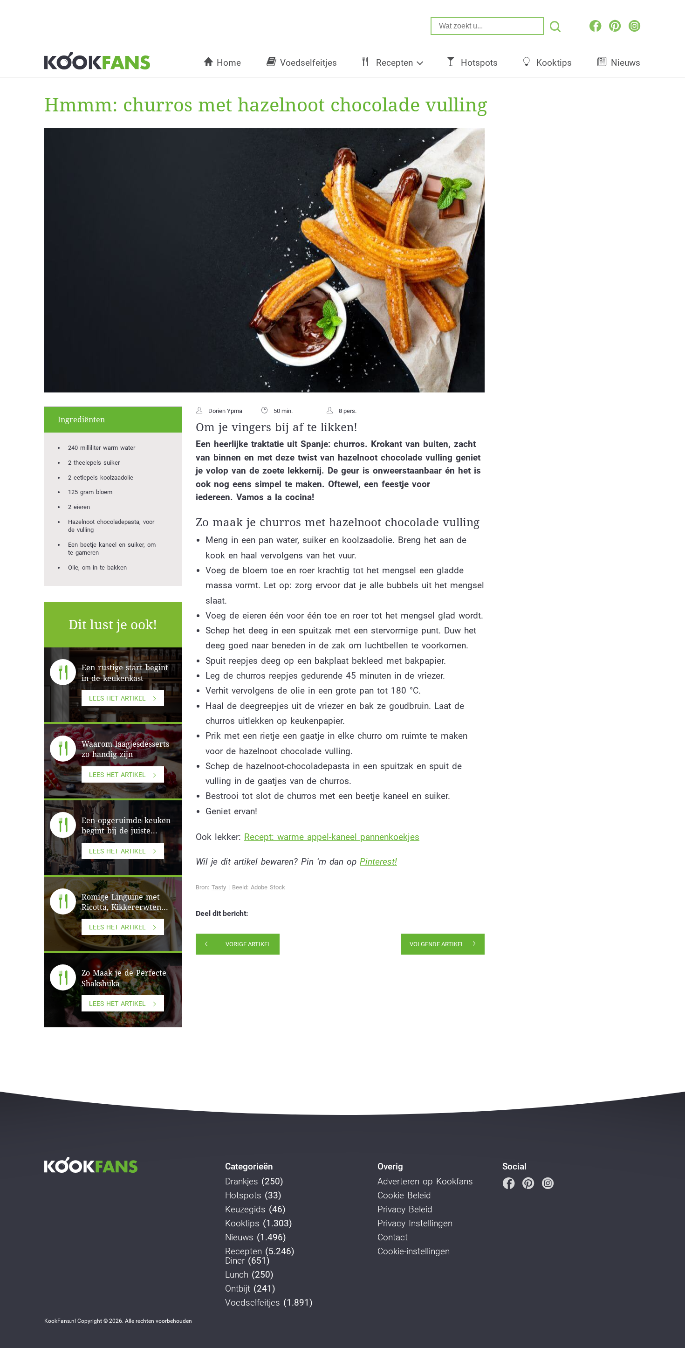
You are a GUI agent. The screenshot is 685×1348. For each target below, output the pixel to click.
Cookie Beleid (404, 1195)
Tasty (219, 887)
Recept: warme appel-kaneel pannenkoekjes (331, 837)
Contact (392, 1237)
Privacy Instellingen (414, 1223)
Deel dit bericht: (222, 913)
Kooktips (554, 62)
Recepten (394, 62)
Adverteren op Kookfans (425, 1181)
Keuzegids (245, 1209)
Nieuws (625, 62)
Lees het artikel (117, 698)
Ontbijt (237, 1288)
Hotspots (479, 62)
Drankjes (241, 1181)
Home (229, 62)
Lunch (236, 1274)
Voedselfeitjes (308, 62)
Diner (235, 1260)
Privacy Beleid (404, 1209)
